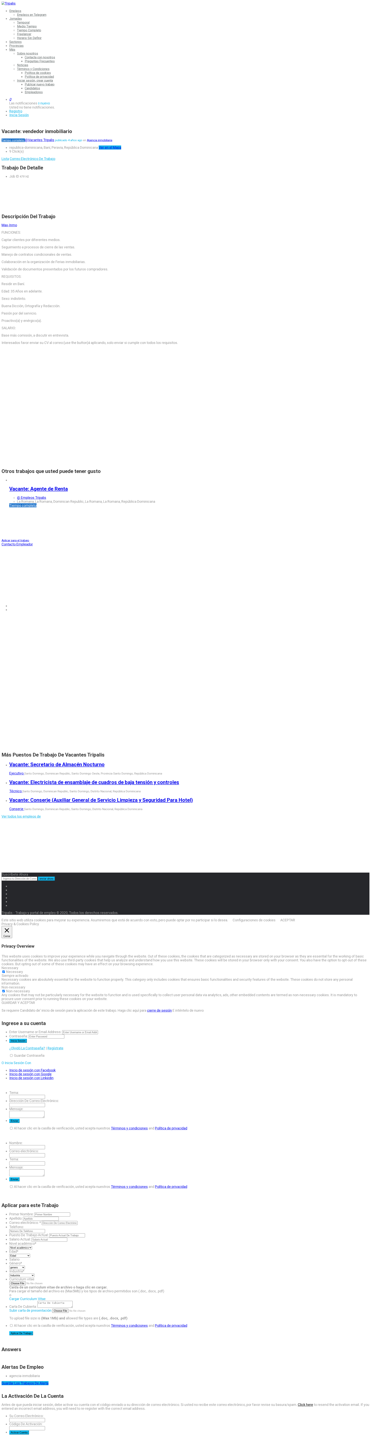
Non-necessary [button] (13, 987)
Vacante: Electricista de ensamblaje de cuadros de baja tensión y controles (94, 782)
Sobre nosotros (27, 53)
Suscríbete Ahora (15, 874)
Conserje (16, 809)
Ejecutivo (16, 773)
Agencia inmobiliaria (99, 140)
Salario (14, 1259)
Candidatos (32, 88)
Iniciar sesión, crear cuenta (35, 80)
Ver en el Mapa (110, 147)
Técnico (15, 791)
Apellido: (15, 1218)
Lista (5, 159)
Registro (15, 111)
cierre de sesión (159, 1010)
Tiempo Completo (29, 30)
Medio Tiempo (27, 26)
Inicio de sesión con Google (30, 1074)
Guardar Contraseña (29, 1055)
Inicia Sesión (19, 115)
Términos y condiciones (129, 1128)
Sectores (15, 42)
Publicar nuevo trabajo (39, 84)
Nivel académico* (22, 1243)
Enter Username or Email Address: (35, 1032)
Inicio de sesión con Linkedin (31, 1078)
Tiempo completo (13, 140)
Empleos (15, 11)
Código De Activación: (26, 1424)
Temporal (23, 22)
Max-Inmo (9, 225)
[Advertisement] (117, 195)
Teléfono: (16, 1227)
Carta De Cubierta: (23, 1307)
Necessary (14, 972)
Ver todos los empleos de (21, 816)
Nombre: (16, 1143)
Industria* (16, 1271)
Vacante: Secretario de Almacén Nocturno (57, 764)
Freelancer (24, 34)
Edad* (13, 1251)
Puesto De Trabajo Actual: (29, 1235)
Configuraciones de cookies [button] (254, 920)
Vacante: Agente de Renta (38, 489)
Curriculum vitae (21, 1279)
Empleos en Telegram (31, 15)
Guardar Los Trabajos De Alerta (25, 1383)
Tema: (14, 1093)
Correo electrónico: (24, 1151)
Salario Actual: (20, 1239)
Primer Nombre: (21, 1214)
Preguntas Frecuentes (40, 61)
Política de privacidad (39, 77)
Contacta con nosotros (40, 57)
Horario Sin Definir (29, 38)
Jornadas (15, 19)
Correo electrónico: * (25, 1223)
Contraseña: (18, 1036)
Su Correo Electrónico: (26, 1416)
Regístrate (55, 1048)
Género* (15, 1263)
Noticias (22, 65)
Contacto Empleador (17, 544)
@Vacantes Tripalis (39, 140)
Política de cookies (38, 73)
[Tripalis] (9, 3)
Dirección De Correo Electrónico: (34, 1101)
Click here (305, 1405)
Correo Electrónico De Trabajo (32, 159)
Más (12, 49)
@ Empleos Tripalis (31, 498)
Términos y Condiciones (33, 69)
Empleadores (34, 92)
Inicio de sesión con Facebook (32, 1070)
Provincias (16, 46)
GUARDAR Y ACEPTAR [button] (18, 1003)
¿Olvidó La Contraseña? (27, 1048)
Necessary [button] (10, 968)
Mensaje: (16, 1109)
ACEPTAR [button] (287, 920)
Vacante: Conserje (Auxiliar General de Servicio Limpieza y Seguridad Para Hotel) (101, 800)
